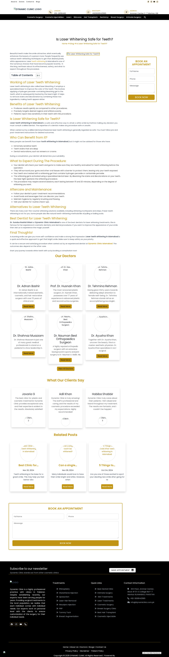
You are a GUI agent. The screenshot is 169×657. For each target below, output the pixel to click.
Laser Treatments (105, 600)
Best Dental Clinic (104, 589)
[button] (145, 17)
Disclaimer (85, 651)
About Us (14, 2)
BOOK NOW (65, 543)
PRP (60, 608)
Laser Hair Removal (67, 600)
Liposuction (63, 596)
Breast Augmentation (68, 616)
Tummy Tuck (64, 612)
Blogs (38, 2)
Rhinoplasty (64, 589)
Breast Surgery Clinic (106, 608)
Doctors (21, 2)
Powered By (109, 655)
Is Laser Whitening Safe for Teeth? (91, 43)
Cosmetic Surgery (105, 604)
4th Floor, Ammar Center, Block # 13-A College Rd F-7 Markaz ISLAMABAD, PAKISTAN (140, 592)
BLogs (91, 647)
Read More (28, 306)
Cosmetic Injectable (106, 616)
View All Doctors (65, 368)
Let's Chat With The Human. (152, 653)
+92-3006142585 (137, 598)
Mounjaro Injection (67, 604)
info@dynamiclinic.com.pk (142, 602)
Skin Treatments (104, 596)
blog (72, 43)
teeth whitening (38, 61)
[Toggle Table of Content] (36, 75)
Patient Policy (97, 651)
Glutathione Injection (68, 593)
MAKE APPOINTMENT (121, 570)
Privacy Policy (71, 651)
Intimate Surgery (104, 593)
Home (64, 43)
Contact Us (30, 2)
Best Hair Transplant (106, 612)
